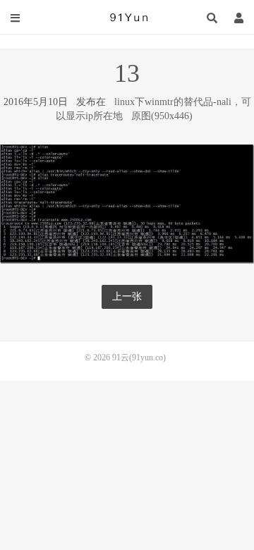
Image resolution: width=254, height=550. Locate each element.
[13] (127, 202)
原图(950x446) (162, 116)
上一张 (127, 296)
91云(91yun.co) (127, 18)
